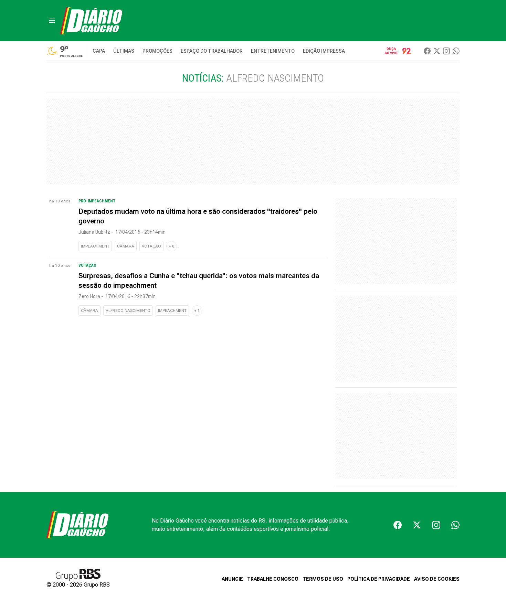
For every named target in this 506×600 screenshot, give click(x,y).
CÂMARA (125, 246)
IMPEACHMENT (95, 246)
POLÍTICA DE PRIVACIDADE (378, 579)
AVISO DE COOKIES (437, 579)
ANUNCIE (232, 579)
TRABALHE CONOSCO (272, 579)
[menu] (52, 21)
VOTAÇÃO (151, 246)
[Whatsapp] (456, 51)
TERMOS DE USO (323, 579)
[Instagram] (446, 51)
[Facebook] (427, 51)
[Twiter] (436, 51)
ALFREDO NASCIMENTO (128, 310)
